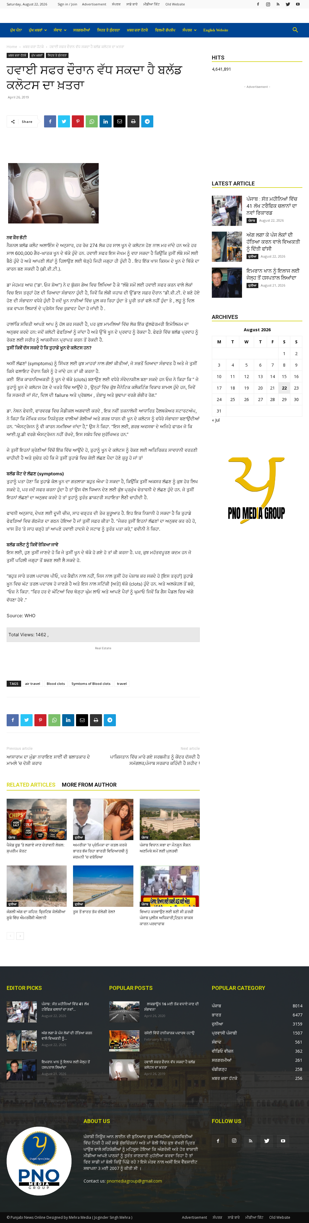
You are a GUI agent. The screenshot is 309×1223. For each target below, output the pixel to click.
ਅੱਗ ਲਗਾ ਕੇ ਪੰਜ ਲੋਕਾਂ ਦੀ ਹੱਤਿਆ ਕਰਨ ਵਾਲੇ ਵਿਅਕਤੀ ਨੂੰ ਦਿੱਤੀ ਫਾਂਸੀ (273, 242)
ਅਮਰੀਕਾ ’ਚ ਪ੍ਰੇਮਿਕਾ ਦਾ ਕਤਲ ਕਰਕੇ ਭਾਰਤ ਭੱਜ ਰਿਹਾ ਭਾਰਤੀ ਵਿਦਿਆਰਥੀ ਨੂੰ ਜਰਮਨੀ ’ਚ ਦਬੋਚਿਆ (100, 851)
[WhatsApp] (92, 121)
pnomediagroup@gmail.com (134, 1181)
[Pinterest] (78, 121)
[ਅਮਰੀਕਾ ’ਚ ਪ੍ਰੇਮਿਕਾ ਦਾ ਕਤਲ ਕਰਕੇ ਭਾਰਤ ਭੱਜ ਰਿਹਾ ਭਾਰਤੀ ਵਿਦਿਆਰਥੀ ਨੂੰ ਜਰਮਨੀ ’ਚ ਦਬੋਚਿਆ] (103, 819)
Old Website (175, 4)
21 (272, 388)
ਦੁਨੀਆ (79, 837)
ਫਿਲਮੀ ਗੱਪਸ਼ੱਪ (165, 30)
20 (260, 388)
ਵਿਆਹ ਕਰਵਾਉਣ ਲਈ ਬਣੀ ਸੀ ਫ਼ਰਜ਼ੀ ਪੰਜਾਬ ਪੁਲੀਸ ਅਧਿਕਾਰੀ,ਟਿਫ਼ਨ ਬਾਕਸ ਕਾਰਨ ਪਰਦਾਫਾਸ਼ (166, 918)
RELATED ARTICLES (31, 785)
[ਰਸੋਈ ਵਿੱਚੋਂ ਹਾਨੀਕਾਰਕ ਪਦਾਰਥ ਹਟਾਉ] (124, 1040)
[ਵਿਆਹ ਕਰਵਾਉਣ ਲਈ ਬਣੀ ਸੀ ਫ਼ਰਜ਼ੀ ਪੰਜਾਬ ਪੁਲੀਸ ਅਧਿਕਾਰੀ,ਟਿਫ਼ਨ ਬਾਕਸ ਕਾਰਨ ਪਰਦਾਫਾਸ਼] (170, 886)
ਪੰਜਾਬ (11, 837)
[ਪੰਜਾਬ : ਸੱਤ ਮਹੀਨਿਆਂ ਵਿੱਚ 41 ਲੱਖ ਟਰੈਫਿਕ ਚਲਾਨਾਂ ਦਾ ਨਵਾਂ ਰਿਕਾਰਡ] (227, 211)
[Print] (133, 121)
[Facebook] (258, 4)
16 (296, 376)
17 (219, 388)
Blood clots (56, 683)
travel (122, 683)
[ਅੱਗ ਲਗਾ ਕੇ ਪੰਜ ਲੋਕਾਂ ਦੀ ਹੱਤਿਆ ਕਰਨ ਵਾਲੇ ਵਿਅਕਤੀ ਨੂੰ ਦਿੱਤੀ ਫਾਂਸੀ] (227, 247)
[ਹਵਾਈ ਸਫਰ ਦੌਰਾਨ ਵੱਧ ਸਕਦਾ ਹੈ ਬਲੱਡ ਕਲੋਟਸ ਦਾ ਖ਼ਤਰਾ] (124, 1069)
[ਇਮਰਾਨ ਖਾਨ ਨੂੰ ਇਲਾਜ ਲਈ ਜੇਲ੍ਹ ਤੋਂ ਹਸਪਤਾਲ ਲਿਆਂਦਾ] (227, 283)
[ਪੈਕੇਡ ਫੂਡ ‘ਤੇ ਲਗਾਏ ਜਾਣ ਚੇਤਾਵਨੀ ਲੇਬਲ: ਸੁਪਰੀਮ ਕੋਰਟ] (37, 819)
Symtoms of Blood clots (91, 683)
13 (260, 376)
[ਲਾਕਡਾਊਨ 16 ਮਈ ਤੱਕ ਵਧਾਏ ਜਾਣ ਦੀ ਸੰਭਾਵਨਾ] (124, 1011)
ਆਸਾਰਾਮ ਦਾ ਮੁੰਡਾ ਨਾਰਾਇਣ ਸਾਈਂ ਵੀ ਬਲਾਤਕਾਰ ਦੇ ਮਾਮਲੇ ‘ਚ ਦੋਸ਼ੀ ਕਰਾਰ (48, 760)
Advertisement (94, 4)
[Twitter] (287, 4)
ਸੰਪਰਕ (116, 4)
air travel (32, 683)
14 (272, 376)
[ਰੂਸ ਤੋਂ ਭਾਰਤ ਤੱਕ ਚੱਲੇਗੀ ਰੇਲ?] (103, 886)
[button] (295, 31)
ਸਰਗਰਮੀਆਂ (81, 30)
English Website (215, 30)
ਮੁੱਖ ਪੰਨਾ (16, 30)
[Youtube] (297, 4)
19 (246, 388)
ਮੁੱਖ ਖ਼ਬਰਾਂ (35, 30)
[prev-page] (10, 936)
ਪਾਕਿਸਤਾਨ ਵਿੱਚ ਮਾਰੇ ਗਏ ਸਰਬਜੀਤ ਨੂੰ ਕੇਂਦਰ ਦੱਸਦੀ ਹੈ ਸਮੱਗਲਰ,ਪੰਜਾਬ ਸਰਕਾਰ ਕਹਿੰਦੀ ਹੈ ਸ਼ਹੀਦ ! (155, 760)
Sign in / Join (67, 4)
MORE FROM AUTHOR (89, 785)
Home (12, 46)
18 (232, 388)
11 (232, 376)
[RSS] (277, 4)
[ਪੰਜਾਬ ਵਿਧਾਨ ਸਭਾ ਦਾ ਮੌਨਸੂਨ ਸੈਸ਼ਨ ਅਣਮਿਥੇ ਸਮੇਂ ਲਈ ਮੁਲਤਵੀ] (170, 819)
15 (284, 376)
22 (284, 388)
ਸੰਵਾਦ (58, 30)
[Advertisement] (103, 148)
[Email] (119, 121)
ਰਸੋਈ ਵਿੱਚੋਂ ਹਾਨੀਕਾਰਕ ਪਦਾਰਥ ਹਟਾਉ (169, 1033)
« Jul (216, 420)
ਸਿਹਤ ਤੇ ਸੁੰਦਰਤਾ (108, 30)
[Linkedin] (106, 121)
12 (246, 376)
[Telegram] (147, 121)
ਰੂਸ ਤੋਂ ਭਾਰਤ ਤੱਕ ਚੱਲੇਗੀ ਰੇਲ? (94, 912)
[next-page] (20, 936)
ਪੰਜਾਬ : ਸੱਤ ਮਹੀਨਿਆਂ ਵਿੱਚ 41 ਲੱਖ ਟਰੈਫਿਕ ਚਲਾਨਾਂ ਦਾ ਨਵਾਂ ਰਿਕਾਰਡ (272, 206)
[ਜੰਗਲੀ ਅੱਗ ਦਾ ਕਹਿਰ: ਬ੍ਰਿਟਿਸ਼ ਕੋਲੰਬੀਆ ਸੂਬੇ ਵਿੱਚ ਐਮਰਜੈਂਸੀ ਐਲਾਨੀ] (37, 886)
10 (219, 376)
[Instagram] (267, 4)
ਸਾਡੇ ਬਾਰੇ (132, 4)
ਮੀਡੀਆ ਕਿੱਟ (151, 4)
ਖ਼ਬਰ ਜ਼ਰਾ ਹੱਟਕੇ (137, 30)
